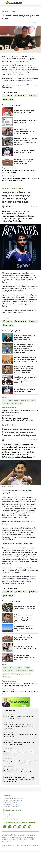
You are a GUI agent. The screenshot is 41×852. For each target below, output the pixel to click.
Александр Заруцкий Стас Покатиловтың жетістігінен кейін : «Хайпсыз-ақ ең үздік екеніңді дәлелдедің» (19, 726)
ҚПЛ (4, 400)
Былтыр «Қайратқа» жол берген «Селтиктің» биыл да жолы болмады (20, 735)
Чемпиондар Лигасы (10, 813)
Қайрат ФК (24, 400)
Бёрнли (28, 674)
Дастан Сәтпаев (8, 670)
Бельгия (16, 400)
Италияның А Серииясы (11, 806)
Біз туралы (20, 845)
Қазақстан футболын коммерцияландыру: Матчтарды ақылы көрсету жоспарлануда (17, 770)
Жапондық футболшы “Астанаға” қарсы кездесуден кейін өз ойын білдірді (19, 171)
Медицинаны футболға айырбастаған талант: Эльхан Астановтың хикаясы (18, 744)
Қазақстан (6, 403)
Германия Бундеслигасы (11, 804)
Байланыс (28, 845)
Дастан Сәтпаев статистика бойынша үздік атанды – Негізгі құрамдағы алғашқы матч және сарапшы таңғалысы (19, 753)
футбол (10, 400)
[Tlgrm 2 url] (30, 827)
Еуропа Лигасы (8, 815)
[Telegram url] (20, 827)
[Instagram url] (10, 827)
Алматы (32, 400)
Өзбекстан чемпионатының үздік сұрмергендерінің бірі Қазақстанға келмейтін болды (20, 179)
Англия (20, 667)
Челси (31, 670)
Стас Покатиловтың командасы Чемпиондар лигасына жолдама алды (18, 717)
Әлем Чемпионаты (9, 817)
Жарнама (36, 845)
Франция (27, 667)
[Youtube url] (15, 827)
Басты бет (5, 11)
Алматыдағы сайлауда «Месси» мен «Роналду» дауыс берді (20, 692)
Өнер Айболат (9, 206)
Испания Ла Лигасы (10, 802)
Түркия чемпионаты (21, 670)
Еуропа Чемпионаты (10, 819)
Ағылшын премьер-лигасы (12, 800)
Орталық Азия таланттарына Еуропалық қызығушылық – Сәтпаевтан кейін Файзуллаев (17, 419)
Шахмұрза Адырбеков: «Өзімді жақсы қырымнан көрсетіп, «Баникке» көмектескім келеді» (19, 762)
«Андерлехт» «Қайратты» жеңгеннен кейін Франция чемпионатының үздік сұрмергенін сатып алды (19, 684)
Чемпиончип (6, 677)
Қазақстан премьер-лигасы (13, 798)
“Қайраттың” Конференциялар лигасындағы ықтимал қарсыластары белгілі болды (20, 411)
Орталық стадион (16, 403)
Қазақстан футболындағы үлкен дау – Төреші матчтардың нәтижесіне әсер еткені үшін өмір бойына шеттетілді (19, 779)
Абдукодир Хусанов (17, 674)
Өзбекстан (12, 667)
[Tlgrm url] (25, 827)
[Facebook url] (5, 827)
